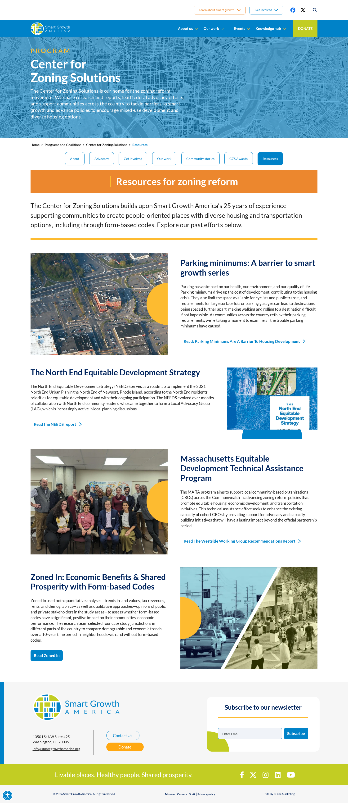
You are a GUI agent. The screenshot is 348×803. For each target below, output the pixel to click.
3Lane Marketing (284, 794)
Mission (170, 794)
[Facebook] (292, 10)
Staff (192, 794)
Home (35, 145)
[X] (303, 10)
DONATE (305, 28)
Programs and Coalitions (63, 145)
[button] (313, 10)
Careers (182, 794)
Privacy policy (206, 794)
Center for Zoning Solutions (106, 145)
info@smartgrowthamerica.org (56, 749)
